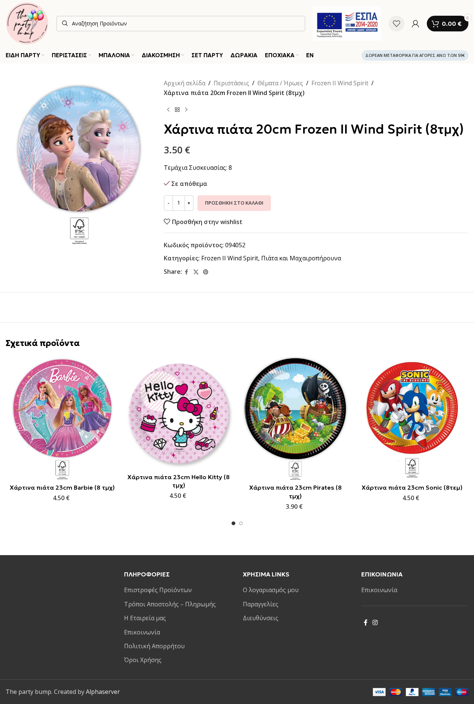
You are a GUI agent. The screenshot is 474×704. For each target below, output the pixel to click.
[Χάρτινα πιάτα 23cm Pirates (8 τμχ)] (295, 418)
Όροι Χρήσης (142, 660)
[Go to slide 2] (241, 523)
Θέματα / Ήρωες (280, 83)
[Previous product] (168, 109)
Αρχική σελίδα (184, 83)
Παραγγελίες (260, 604)
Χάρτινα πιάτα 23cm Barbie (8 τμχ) (62, 487)
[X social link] (196, 272)
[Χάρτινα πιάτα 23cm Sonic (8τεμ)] (412, 418)
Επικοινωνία (142, 632)
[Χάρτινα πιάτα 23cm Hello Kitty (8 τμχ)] (178, 413)
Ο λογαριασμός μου (271, 590)
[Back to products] (177, 109)
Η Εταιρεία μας (145, 618)
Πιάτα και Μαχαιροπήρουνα (301, 258)
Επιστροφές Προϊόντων (158, 590)
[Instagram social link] (375, 622)
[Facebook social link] (186, 272)
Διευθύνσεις (260, 618)
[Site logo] (27, 23)
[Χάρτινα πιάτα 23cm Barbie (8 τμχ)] (62, 418)
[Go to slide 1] (233, 523)
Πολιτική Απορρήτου (154, 646)
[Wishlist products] (396, 23)
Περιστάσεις (231, 83)
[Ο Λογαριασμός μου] (415, 23)
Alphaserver (103, 692)
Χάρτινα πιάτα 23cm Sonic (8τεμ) (412, 487)
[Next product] (186, 109)
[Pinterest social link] (206, 272)
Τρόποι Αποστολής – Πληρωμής (170, 604)
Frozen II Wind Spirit (339, 83)
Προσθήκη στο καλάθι (234, 202)
